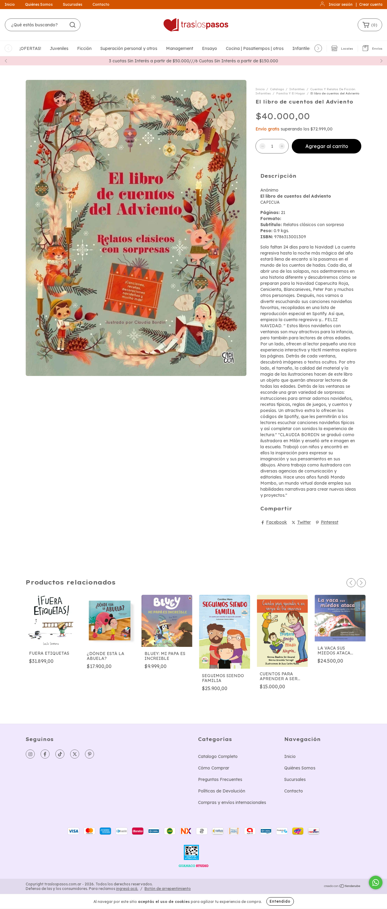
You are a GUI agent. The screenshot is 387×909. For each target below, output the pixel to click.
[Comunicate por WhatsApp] (375, 882)
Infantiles (301, 48)
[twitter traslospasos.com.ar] (74, 754)
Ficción (84, 48)
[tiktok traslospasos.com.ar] (59, 754)
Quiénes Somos (39, 4)
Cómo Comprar (213, 768)
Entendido (280, 901)
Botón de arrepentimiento (168, 888)
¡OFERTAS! (30, 48)
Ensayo (209, 48)
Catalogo (277, 89)
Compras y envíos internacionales (232, 802)
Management (179, 48)
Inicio (10, 4)
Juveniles (59, 48)
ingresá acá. (127, 888)
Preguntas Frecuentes (220, 779)
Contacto (101, 4)
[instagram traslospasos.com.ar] (30, 754)
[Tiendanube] (342, 886)
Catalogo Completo (218, 756)
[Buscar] (73, 24)
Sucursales (72, 4)
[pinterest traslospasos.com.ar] (89, 754)
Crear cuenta (370, 4)
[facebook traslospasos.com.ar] (45, 754)
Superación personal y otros (128, 48)
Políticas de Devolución (221, 791)
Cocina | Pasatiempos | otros (255, 48)
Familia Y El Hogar (290, 93)
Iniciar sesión (341, 4)
